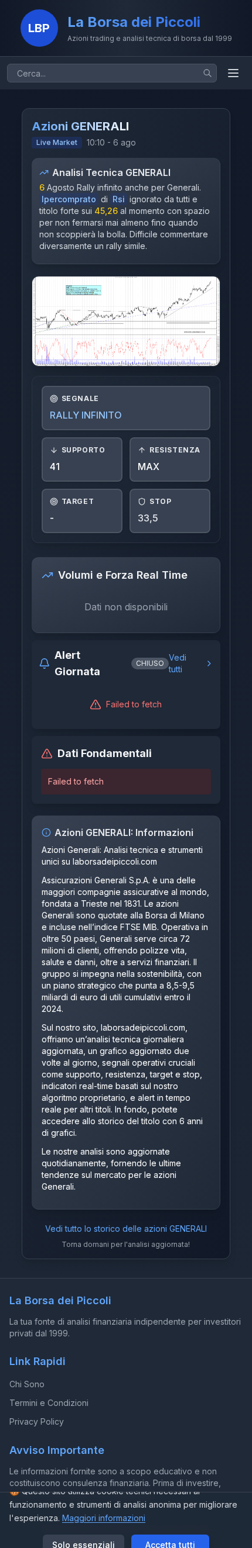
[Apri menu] (233, 73)
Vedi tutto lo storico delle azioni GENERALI (126, 1228)
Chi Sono (27, 1384)
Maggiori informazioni (103, 1518)
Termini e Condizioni (48, 1403)
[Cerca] (207, 73)
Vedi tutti (177, 663)
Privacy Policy (36, 1421)
